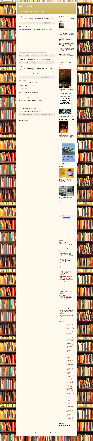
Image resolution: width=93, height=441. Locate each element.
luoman (48, 432)
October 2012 (69, 371)
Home (39, 118)
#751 (61, 260)
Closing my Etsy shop (64, 243)
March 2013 (69, 360)
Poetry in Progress (63, 251)
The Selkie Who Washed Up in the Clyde (66, 316)
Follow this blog (66, 217)
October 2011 (69, 393)
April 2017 (69, 331)
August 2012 (69, 375)
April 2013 (69, 358)
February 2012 (70, 384)
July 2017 (69, 330)
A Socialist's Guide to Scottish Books (65, 305)
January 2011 (69, 406)
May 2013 (69, 357)
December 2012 (70, 366)
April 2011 (69, 403)
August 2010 (69, 417)
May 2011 (69, 401)
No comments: (38, 22)
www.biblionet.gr (31, 18)
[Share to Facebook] (48, 23)
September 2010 (70, 414)
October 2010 (69, 413)
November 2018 (70, 324)
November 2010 (70, 410)
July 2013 (69, 354)
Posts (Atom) (26, 120)
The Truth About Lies (64, 259)
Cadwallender (62, 295)
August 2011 (69, 397)
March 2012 (69, 382)
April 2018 (69, 327)
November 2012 (70, 368)
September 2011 (70, 394)
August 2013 (69, 352)
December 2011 (70, 388)
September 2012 (70, 372)
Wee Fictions (26, 6)
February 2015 (70, 339)
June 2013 (69, 355)
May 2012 (69, 379)
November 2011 (70, 390)
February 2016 (70, 336)
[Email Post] (42, 22)
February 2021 (70, 323)
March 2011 (69, 404)
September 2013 (70, 350)
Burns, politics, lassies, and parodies (66, 307)
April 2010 (69, 420)
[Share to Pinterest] (49, 23)
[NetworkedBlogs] (66, 216)
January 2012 (69, 386)
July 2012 (69, 376)
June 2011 (69, 400)
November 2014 (70, 340)
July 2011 (69, 398)
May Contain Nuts (63, 268)
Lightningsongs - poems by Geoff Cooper (66, 277)
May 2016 (69, 334)
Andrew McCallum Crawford (65, 29)
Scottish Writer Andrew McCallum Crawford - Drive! (35, 29)
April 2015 (69, 337)
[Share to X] (46, 23)
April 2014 (69, 344)
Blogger (56, 432)
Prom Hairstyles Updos (64, 296)
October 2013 (69, 348)
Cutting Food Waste (63, 288)
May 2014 (69, 343)
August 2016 (69, 333)
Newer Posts (21, 118)
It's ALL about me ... (63, 269)
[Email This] (44, 23)
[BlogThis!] (45, 23)
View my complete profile (63, 59)
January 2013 (69, 364)
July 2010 (69, 418)
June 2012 (69, 378)
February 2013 (70, 361)
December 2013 (70, 346)
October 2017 (69, 328)
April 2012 (69, 381)
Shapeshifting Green (64, 242)
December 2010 (70, 407)
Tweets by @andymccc (63, 64)
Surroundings (62, 287)
